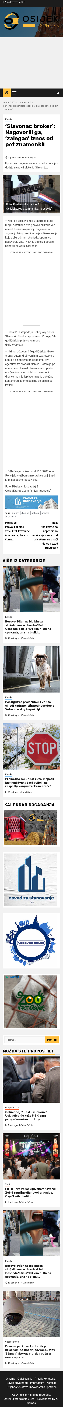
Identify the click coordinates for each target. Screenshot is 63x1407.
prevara (45, 513)
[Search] (58, 93)
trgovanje (11, 516)
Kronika (8, 119)
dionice (25, 513)
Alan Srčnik (30, 157)
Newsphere (44, 1399)
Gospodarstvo (12, 1107)
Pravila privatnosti (17, 1383)
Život (7, 1184)
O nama (10, 1378)
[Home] (7, 93)
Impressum (37, 1383)
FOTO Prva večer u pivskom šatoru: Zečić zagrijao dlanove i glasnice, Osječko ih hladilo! (30, 1192)
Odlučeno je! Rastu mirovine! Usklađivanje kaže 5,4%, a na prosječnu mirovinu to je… (26, 1115)
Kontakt (51, 1383)
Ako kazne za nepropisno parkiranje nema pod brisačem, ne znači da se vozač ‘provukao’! (44, 535)
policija (35, 513)
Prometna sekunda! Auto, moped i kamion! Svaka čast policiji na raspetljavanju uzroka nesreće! (29, 782)
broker (15, 513)
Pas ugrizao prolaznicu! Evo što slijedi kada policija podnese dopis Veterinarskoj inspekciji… (29, 705)
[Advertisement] (31, 63)
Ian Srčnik (27, 792)
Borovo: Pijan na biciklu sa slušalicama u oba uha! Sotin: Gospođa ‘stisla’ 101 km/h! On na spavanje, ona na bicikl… (28, 627)
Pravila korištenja (45, 1378)
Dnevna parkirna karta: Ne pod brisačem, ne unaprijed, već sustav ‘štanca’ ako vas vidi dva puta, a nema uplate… (30, 1352)
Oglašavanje (25, 1378)
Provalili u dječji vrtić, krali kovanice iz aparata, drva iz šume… (17, 531)
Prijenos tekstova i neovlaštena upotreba (32, 1387)
